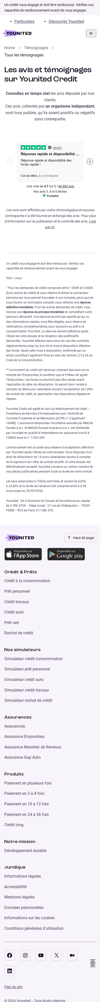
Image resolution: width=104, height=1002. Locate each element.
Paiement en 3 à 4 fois (24, 793)
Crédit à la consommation (27, 580)
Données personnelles (23, 907)
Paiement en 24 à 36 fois (26, 814)
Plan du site (13, 987)
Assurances (14, 726)
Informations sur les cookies (29, 917)
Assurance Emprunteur (24, 736)
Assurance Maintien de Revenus (32, 747)
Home (9, 47)
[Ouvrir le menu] (91, 33)
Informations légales (22, 876)
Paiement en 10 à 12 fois (26, 804)
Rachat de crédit (18, 633)
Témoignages (36, 47)
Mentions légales (19, 897)
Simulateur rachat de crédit (28, 700)
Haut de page (83, 538)
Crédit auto (14, 612)
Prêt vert (11, 622)
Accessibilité (15, 886)
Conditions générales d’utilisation (34, 928)
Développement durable (25, 850)
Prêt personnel (17, 591)
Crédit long (13, 824)
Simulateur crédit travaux (26, 690)
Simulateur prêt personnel (27, 669)
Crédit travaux (16, 601)
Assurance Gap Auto (22, 757)
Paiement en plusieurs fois (27, 783)
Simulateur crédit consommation (33, 658)
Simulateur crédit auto (24, 679)
